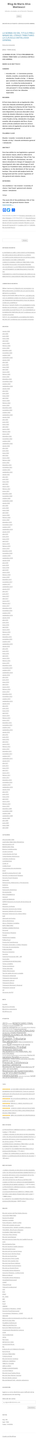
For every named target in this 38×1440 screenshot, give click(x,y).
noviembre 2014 (7, 668)
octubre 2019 (6, 527)
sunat (32, 1075)
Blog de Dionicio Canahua (10, 1359)
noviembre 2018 (7, 553)
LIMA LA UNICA (6, 1366)
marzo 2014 (6, 687)
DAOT (4, 871)
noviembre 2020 (7, 496)
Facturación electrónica (9, 890)
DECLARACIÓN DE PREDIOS (28, 1027)
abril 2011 (5, 770)
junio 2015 (5, 651)
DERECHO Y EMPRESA (8, 1361)
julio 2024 (5, 391)
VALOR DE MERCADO (10, 1077)
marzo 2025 (6, 372)
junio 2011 (5, 766)
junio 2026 (5, 336)
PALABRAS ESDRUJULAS (9, 1323)
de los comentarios (9, 1009)
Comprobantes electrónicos (10, 856)
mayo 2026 (5, 338)
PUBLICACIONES (7, 949)
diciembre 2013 (7, 694)
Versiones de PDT (7, 992)
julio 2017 (5, 591)
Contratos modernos (8, 859)
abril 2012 (5, 742)
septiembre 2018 (7, 558)
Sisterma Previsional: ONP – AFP (12, 956)
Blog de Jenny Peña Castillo (10, 1258)
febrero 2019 (6, 546)
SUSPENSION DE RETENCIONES (11, 961)
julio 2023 (5, 420)
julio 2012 (5, 735)
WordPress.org (7, 1011)
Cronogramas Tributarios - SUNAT (12, 1313)
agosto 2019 (6, 532)
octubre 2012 (6, 727)
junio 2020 (5, 508)
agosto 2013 (6, 703)
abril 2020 (5, 513)
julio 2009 (5, 820)
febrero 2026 (6, 346)
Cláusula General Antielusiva (17, 220)
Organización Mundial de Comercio (13, 1330)
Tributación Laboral (8, 980)
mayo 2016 (5, 625)
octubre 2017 (6, 584)
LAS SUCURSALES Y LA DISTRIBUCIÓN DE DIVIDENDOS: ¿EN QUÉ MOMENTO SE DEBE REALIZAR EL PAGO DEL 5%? (18, 269)
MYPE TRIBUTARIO (7, 925)
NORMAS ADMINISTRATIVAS (10, 928)
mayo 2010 (5, 797)
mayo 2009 (5, 825)
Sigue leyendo (7, 205)
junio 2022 (5, 451)
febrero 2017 (6, 603)
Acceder (4, 1004)
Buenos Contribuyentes (9, 849)
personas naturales (27, 1059)
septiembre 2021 (7, 472)
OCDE (4, 1332)
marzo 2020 (6, 515)
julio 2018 (5, 563)
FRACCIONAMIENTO (25, 1042)
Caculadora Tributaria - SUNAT (11, 1308)
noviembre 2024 (7, 381)
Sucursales (5, 959)
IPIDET (4, 1294)
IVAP (3, 916)
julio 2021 (5, 477)
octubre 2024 (6, 384)
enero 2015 (5, 663)
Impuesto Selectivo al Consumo (12, 911)
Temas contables (7, 964)
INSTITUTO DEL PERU (8, 1320)
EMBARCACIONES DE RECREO (17, 1034)
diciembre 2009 (7, 808)
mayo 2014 (5, 682)
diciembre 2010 (7, 780)
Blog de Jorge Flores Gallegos (11, 1263)
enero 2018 (5, 577)
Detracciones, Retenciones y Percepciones (15, 882)
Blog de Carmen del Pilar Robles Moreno (14, 1213)
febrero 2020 (6, 517)
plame (5, 1060)
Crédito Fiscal (6, 866)
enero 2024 (5, 405)
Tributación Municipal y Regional (12, 985)
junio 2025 (5, 365)
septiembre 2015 (7, 644)
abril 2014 (5, 684)
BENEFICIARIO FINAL (8, 847)
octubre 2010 (6, 785)
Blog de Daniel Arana (8, 1249)
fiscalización (10, 1041)
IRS (3, 1347)
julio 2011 (5, 763)
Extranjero (5, 887)
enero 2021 (5, 491)
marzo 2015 (6, 658)
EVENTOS (5, 885)
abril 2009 (5, 828)
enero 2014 (5, 692)
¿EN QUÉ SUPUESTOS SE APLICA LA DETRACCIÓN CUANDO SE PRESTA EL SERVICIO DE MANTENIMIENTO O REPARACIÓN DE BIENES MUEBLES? (18, 1182)
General (4, 897)
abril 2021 (5, 484)
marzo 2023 (6, 429)
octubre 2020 (6, 498)
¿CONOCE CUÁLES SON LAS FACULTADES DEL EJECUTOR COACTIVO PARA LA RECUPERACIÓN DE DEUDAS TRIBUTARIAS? (18, 1110)
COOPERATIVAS (7, 861)
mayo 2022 (5, 453)
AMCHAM (5, 1316)
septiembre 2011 (7, 758)
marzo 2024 (6, 400)
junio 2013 (5, 708)
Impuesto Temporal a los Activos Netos (14, 913)
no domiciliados (22, 1055)
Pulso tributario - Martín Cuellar (11, 1223)
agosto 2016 (6, 618)
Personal (5, 930)
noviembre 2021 (7, 467)
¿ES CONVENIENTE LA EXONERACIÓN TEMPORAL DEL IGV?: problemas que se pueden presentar (19, 312)
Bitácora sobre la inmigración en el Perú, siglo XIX (17, 1318)
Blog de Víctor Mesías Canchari (11, 1375)
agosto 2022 (6, 446)
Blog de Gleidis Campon (9, 1378)
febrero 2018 (6, 575)
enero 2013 (5, 720)
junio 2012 (5, 737)
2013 (4, 1023)
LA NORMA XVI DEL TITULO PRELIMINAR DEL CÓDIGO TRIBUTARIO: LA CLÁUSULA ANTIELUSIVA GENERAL (18, 36)
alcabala (10, 1023)
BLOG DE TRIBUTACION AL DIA (11, 1328)
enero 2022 (5, 462)
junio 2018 (5, 565)
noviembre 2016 (7, 610)
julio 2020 (5, 505)
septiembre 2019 (7, 529)
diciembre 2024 (7, 379)
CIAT (3, 1289)
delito (28, 220)
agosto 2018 (6, 560)
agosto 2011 (6, 761)
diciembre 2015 (7, 637)
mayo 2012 (5, 739)
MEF (3, 1299)
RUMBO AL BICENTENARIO (10, 1368)
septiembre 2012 (7, 730)
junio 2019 (5, 536)
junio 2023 (5, 422)
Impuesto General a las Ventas (11, 909)
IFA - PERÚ (5, 1297)
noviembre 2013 (7, 696)
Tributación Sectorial (8, 987)
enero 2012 (5, 749)
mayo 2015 (5, 653)
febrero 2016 (6, 632)
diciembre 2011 (7, 751)
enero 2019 (5, 548)
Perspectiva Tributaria (9, 933)
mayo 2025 (5, 367)
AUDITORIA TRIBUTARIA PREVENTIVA (13, 842)
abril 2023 (5, 427)
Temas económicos (8, 966)
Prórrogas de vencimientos (10, 947)
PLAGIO (4, 935)
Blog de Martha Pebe (8, 1244)
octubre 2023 (6, 412)
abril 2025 (5, 369)
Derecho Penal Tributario (10, 878)
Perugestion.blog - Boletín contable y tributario (16, 1227)
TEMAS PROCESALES (8, 971)
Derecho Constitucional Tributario (12, 875)
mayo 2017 (5, 596)
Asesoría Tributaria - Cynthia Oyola (13, 1273)
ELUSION (15, 223)
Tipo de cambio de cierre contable (12, 973)
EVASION (21, 223)
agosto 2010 (6, 789)
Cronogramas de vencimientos (11, 868)
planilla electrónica (14, 1060)
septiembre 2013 (7, 701)
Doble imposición (18, 1032)
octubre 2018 (6, 556)
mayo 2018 (5, 567)
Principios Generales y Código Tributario (14, 945)
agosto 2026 (6, 331)
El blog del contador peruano (11, 1225)
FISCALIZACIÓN (6, 892)
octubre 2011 (6, 756)
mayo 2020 (5, 510)
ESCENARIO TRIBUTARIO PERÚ (11, 1232)
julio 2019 (5, 534)
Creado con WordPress (9, 1436)
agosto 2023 (6, 417)
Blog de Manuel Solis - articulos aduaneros (15, 1380)
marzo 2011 (6, 773)
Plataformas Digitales (9, 937)
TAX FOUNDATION (7, 1335)
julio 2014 (5, 677)
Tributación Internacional (10, 978)
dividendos (6, 1033)
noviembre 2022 (7, 439)
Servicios (5, 954)
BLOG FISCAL (6, 1351)
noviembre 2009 (7, 811)
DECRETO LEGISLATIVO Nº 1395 (11, 873)
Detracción (5, 880)
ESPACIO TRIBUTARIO (8, 1354)
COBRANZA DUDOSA (7, 1025)
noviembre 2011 (7, 754)
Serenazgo (27, 1076)
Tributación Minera (8, 983)
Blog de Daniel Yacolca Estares (11, 1265)
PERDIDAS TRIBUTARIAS (11, 1059)
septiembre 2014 (7, 672)
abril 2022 (5, 455)
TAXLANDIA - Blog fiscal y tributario (12, 1230)
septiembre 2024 (7, 386)
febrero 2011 (6, 775)
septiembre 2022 (7, 443)
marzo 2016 (6, 630)
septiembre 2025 (7, 357)
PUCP (4, 1304)
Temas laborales (7, 968)
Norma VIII (5, 225)
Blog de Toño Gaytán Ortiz (10, 1261)
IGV (9, 1044)
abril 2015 (5, 656)
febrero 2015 (6, 661)
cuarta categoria (9, 1027)
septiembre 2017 (7, 587)
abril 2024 (5, 398)
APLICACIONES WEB (8, 840)
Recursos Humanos (8, 952)
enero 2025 (5, 377)
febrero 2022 (6, 460)
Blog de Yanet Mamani (9, 1237)
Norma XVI (12, 225)
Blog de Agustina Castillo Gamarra (12, 1246)
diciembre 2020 (7, 493)
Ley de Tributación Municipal (10, 1055)
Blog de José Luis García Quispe (12, 1251)
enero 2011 (5, 777)
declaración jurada (7, 1029)
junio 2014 (5, 680)
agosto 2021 (6, 474)
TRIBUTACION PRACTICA (9, 1325)
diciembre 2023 (7, 408)
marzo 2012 (6, 744)
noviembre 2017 (7, 582)
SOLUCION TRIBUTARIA (9, 1215)
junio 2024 (5, 393)
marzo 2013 (6, 715)
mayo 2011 (5, 768)
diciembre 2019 (7, 522)
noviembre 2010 (7, 782)
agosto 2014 (6, 675)
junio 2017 (5, 594)
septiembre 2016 (7, 615)
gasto (4, 1045)
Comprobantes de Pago (9, 854)
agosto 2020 (6, 503)
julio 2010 (5, 792)
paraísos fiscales (10, 1056)
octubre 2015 (6, 641)
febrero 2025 (6, 374)
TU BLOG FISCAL (7, 1356)
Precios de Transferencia (10, 942)
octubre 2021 (6, 470)
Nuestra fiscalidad (8, 1218)
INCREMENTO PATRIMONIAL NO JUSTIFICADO (17, 1052)
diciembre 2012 (7, 723)
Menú (19, 16)
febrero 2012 (6, 746)
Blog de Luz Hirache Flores (10, 1268)
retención (21, 1076)
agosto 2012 (6, 732)
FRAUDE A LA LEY (29, 223)
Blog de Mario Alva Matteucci (19, 5)
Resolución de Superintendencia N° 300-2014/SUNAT (18, 1068)
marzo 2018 (6, 572)
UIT (3, 990)
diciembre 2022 (7, 436)
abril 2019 (5, 541)
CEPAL (4, 1337)
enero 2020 (5, 520)
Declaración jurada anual (19, 1029)
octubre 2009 (6, 813)
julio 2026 (5, 334)
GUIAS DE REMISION (8, 899)
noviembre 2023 (7, 410)
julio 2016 (5, 620)
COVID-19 (5, 863)
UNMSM (4, 1306)
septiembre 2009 (7, 816)
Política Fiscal (6, 940)
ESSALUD (4, 1036)
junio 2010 (5, 794)
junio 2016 (5, 622)
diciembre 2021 (7, 465)
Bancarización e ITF (8, 844)
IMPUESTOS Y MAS (8, 1342)
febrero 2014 (6, 689)
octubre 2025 (6, 355)
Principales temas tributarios (11, 1270)
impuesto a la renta (21, 1044)
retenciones (10, 1075)
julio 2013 (5, 706)
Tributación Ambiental (9, 976)
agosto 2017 (6, 589)
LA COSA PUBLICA (7, 1370)
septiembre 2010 (7, 787)
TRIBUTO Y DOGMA (8, 1363)
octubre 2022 (6, 441)
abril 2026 (5, 341)
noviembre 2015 (7, 639)
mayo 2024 (5, 396)
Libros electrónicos (8, 921)
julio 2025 (5, 362)
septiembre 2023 (7, 415)
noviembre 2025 (7, 353)
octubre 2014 (6, 670)
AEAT (3, 1301)
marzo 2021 (6, 486)
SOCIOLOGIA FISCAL (8, 1344)
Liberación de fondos (9, 918)
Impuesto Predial (14, 1047)
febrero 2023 (6, 431)
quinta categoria (11, 1064)
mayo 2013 (5, 711)
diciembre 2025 (7, 350)
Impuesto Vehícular (12, 1049)
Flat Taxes (5, 1339)
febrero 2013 (6, 718)
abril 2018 (5, 570)
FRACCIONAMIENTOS (8, 894)
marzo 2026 (6, 343)
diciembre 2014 (7, 665)
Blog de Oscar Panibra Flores (11, 1373)
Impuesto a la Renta (8, 906)
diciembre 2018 (7, 551)
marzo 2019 (6, 544)
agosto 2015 (6, 646)
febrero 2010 (6, 804)
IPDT (3, 1292)
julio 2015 (5, 649)
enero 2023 (5, 434)
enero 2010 (5, 806)
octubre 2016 (6, 613)
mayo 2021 (5, 482)
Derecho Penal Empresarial (10, 1311)
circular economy (7, 851)
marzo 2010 (6, 801)
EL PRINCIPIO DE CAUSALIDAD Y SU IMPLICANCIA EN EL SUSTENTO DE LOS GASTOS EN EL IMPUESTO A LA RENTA (18, 290)
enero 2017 (5, 606)
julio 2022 (5, 448)
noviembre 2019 (7, 525)
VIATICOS (20, 1077)
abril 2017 (5, 598)
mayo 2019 (5, 539)
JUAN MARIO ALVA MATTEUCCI (11, 310)
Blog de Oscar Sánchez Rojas (11, 1254)
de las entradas (8, 1007)
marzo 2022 (6, 458)
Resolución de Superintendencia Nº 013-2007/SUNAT (18, 1071)
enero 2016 (5, 634)
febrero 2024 (6, 403)
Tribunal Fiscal (6, 1285)
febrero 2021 (6, 489)
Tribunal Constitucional (9, 1287)
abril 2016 (5, 627)
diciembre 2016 (7, 608)
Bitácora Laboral (7, 1275)
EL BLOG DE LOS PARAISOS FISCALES (13, 1349)
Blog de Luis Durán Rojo (9, 1256)
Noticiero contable (8, 1220)
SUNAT (4, 1282)
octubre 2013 (6, 699)
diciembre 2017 (7, 579)
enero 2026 (5, 348)
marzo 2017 (6, 601)
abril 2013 (5, 713)
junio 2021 (5, 479)
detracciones (8, 1030)
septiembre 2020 (7, 501)
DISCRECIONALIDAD (25, 1030)
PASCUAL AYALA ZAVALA (9, 1234)
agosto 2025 (6, 360)
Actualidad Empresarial (9, 1280)
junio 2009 (5, 823)
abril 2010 (5, 799)
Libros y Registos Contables (10, 923)
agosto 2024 (6, 388)
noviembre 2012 (7, 725)
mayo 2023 (5, 424)
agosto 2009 (6, 818)
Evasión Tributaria (14, 1038)
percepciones (24, 1057)
